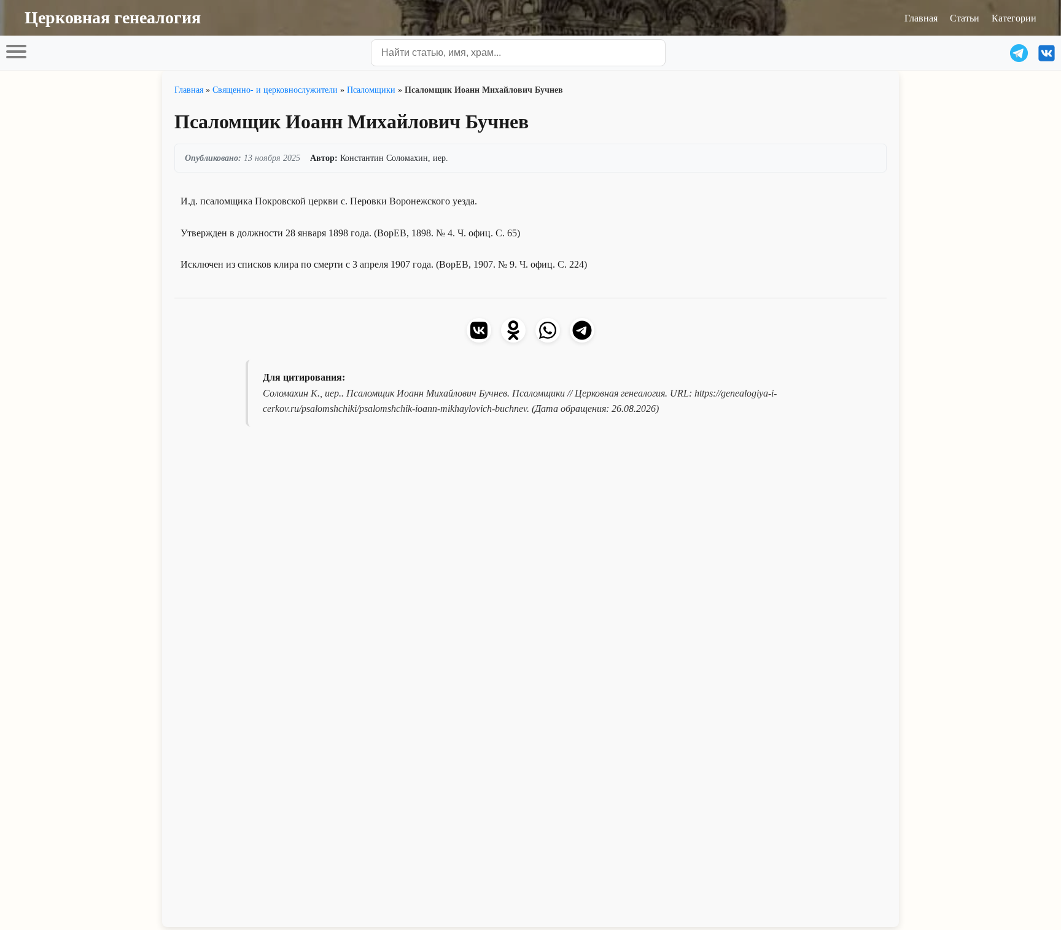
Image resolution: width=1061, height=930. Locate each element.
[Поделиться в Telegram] (582, 330)
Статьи (964, 17)
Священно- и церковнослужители (275, 90)
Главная (921, 17)
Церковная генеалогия (113, 17)
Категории (1014, 17)
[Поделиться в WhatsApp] (547, 330)
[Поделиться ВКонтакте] (479, 330)
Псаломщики (371, 90)
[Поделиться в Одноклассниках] (513, 330)
